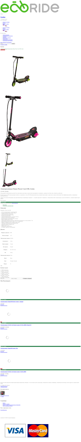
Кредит (4, 23)
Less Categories (8, 42)
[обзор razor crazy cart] (2, 394)
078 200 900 (4, 20)
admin (3, 396)
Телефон (2, 17)
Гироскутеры (5, 38)
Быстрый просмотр (3, 305)
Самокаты (4, 36)
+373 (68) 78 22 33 (3, 387)
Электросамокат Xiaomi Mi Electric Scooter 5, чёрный (11, 301)
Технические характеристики (8, 205)
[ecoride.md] (29, 12)
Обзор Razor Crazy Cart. (4, 395)
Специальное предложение (8, 40)
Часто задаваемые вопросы (7, 405)
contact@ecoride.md (3, 386)
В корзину (2, 304)
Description (5, 204)
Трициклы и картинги (7, 37)
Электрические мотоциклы (7, 39)
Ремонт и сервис (6, 29)
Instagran (5, 410)
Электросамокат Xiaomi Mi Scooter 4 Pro (9, 348)
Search (13, 43)
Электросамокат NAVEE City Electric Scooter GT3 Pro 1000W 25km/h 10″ (16, 325)
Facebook (2, 410)
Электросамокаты (4, 48)
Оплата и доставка (6, 22)
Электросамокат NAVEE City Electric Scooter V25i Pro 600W (13, 371)
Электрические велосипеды (8, 35)
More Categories (3, 42)
